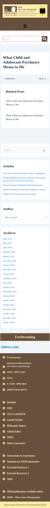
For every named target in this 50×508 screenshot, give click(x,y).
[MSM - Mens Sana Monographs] (4, 497)
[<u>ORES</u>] (4, 437)
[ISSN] (4, 378)
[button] (25, 26)
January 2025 (8, 265)
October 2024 (8, 274)
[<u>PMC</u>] (4, 408)
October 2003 (8, 322)
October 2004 (8, 314)
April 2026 (7, 247)
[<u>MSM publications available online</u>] (4, 491)
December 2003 (9, 318)
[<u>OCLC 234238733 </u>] (4, 414)
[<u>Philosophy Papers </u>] (4, 425)
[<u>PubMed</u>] (4, 402)
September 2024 (10, 278)
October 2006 (8, 300)
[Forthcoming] (4, 357)
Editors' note (10, 347)
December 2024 (9, 269)
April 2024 (7, 283)
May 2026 (7, 243)
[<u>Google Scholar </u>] (4, 420)
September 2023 (10, 292)
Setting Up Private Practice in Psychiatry (19, 194)
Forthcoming (25, 337)
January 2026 (8, 256)
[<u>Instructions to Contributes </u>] (4, 455)
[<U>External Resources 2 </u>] (4, 473)
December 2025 (9, 261)
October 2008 (8, 296)
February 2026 (9, 252)
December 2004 (9, 309)
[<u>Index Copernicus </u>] (4, 443)
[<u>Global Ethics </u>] (4, 431)
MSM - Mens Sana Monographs (23, 497)
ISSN (9, 378)
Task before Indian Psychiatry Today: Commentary (24, 173)
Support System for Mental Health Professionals (23, 185)
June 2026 (7, 239)
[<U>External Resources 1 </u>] (4, 467)
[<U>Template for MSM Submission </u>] (4, 461)
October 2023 (8, 287)
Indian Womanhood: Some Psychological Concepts (24, 189)
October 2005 (8, 305)
